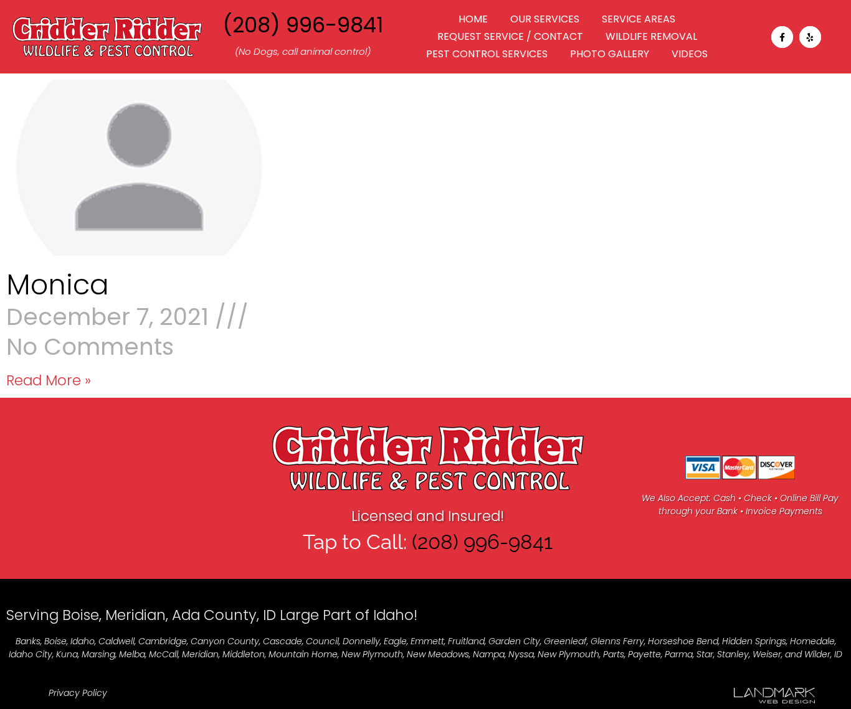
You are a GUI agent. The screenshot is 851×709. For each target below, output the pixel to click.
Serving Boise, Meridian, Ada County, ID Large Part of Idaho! (211, 615)
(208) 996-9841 (302, 25)
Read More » (48, 380)
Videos (690, 54)
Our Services (544, 19)
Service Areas (638, 19)
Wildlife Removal (651, 36)
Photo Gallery (609, 54)
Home (473, 19)
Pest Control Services (487, 54)
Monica (57, 284)
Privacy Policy (78, 693)
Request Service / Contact (510, 36)
